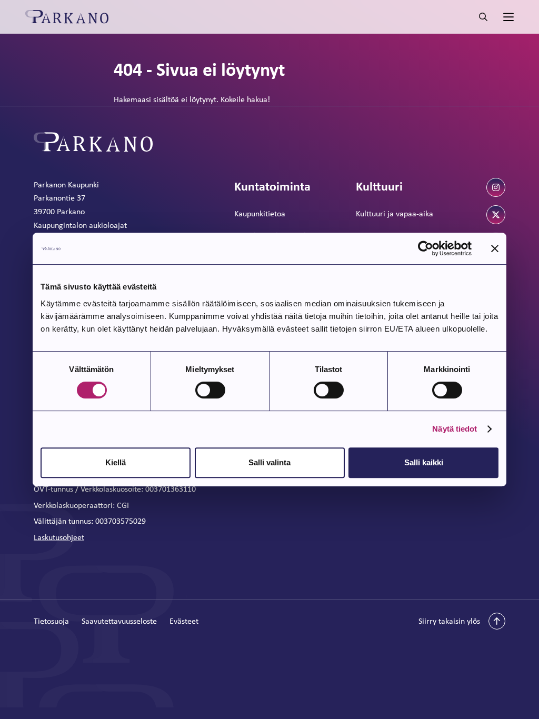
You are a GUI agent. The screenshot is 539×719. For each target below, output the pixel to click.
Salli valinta (269, 462)
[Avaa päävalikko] (507, 17)
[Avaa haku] (483, 17)
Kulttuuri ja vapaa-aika (394, 213)
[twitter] (495, 214)
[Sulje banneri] (494, 248)
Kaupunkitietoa (259, 213)
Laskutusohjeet (59, 537)
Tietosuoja (51, 620)
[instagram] (495, 187)
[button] (461, 621)
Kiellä (115, 462)
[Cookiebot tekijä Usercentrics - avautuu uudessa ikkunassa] (426, 248)
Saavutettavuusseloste (119, 620)
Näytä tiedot (454, 428)
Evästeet (183, 620)
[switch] (210, 390)
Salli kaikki (423, 462)
